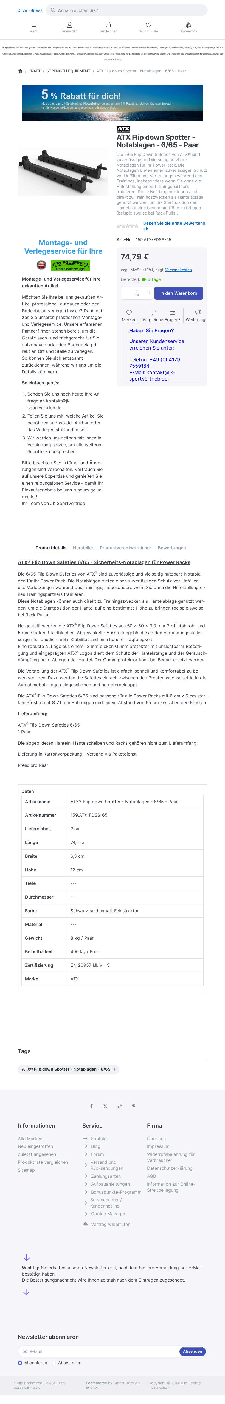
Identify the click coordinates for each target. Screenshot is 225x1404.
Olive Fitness (30, 10)
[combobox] (127, 10)
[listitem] (63, 171)
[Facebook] (91, 1106)
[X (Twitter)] (105, 1106)
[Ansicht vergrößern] (63, 171)
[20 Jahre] (112, 101)
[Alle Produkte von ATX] (123, 129)
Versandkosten (178, 269)
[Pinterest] (134, 1106)
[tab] (51, 547)
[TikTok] (120, 1106)
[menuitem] (68, 1069)
